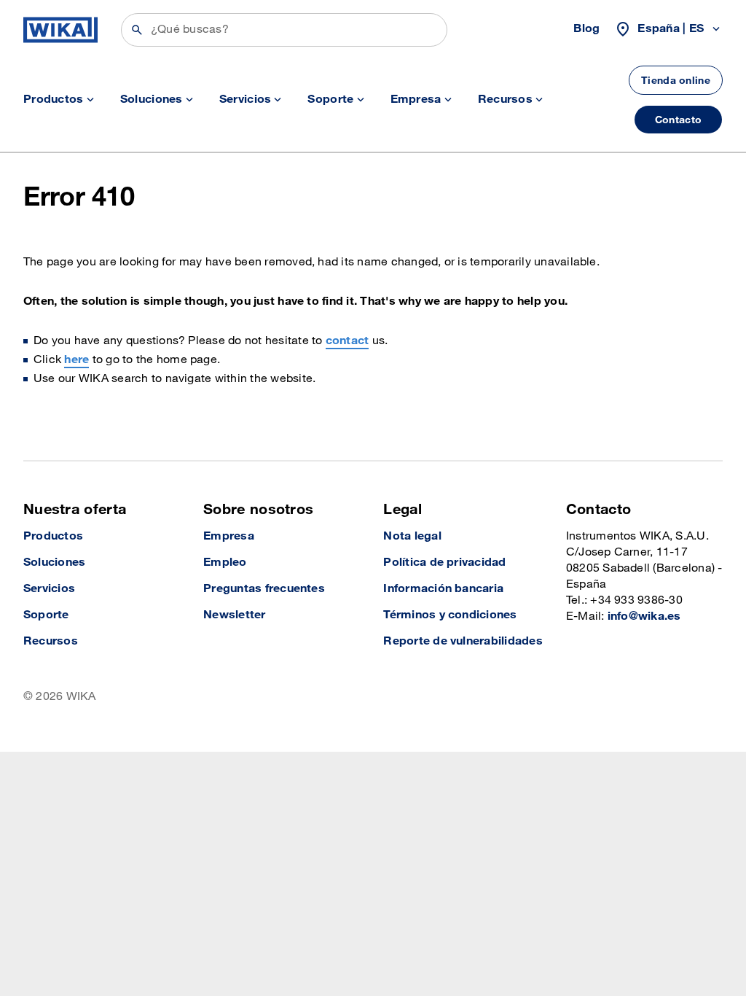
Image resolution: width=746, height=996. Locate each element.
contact (347, 341)
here (76, 360)
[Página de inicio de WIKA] (60, 30)
